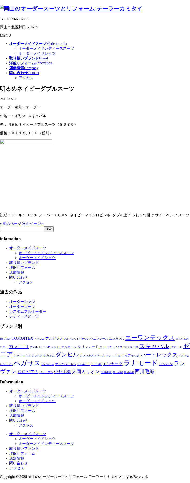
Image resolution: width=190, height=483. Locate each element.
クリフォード (88, 347)
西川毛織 (144, 371)
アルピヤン (54, 338)
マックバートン (65, 364)
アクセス (26, 78)
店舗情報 (16, 272)
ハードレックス (159, 355)
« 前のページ (10, 224)
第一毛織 (118, 372)
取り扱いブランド (24, 263)
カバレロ (36, 347)
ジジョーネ (130, 347)
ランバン (166, 364)
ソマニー (19, 355)
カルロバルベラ (52, 347)
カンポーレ (69, 347)
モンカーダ (113, 364)
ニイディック (131, 355)
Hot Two (5, 338)
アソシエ (39, 339)
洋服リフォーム (22, 267)
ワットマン (46, 372)
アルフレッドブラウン (76, 339)
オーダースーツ (22, 307)
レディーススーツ (24, 316)
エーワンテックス (150, 337)
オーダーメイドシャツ (37, 53)
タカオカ (49, 355)
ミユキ (96, 364)
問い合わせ (18, 277)
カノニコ (19, 346)
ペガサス (27, 363)
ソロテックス (34, 355)
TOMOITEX (22, 338)
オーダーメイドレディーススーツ (46, 48)
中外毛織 (62, 371)
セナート (176, 347)
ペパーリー (47, 364)
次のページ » (33, 224)
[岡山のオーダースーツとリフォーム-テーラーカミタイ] (71, 9)
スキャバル (154, 346)
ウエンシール (99, 338)
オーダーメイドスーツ (27, 248)
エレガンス (116, 338)
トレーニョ (113, 355)
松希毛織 (106, 372)
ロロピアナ (28, 371)
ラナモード (141, 363)
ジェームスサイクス (110, 347)
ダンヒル (67, 354)
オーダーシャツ (22, 302)
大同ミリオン (86, 371)
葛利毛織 (129, 372)
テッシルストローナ (92, 355)
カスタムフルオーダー (27, 311)
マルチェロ (83, 364)
